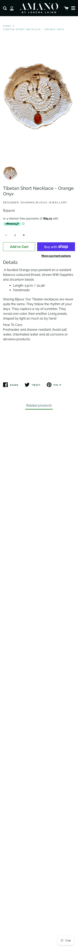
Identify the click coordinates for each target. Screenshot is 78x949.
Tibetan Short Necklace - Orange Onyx (33, 29)
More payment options (56, 255)
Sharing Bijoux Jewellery (44, 202)
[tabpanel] (39, 101)
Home (7, 26)
